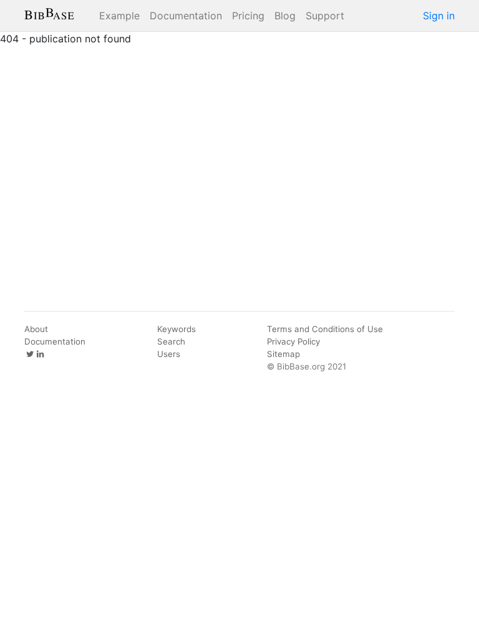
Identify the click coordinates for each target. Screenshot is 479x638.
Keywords (176, 329)
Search (171, 341)
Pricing (248, 15)
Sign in (439, 15)
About (36, 329)
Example (119, 15)
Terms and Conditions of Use (325, 329)
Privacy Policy (293, 341)
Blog (285, 15)
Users (168, 354)
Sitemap (283, 354)
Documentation (186, 15)
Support (325, 15)
